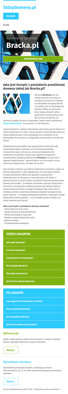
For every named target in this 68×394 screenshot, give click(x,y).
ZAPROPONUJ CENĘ (33, 59)
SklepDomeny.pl (19, 7)
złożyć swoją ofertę (12, 124)
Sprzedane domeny (17, 362)
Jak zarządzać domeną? (18, 317)
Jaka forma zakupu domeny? (20, 281)
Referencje (11, 333)
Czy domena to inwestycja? (19, 258)
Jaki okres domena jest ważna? (21, 324)
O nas (6, 25)
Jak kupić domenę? (15, 242)
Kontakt (10, 16)
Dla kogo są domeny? (17, 273)
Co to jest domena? (15, 250)
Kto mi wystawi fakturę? (18, 309)
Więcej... (10, 350)
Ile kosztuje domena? (17, 266)
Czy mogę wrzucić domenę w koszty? (24, 301)
